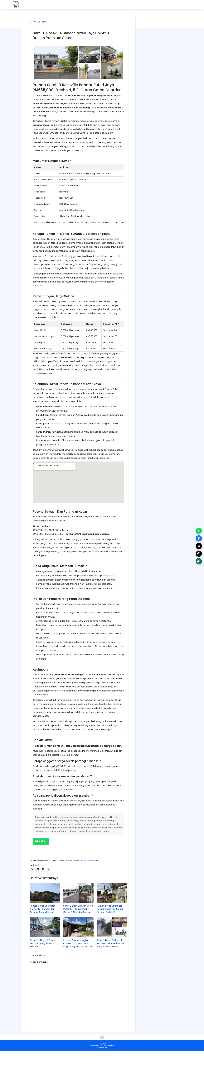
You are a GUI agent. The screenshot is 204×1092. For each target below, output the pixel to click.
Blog (143, 4)
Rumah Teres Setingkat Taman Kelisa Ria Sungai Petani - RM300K (110, 909)
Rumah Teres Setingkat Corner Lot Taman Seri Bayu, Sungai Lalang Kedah (77, 943)
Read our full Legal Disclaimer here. (86, 861)
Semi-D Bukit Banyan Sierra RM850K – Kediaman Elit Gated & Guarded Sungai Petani (78, 909)
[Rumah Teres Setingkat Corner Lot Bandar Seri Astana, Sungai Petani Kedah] (45, 893)
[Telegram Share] (43, 870)
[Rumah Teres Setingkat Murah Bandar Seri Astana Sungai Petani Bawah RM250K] (112, 927)
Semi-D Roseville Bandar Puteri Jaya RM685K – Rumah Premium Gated (72, 35)
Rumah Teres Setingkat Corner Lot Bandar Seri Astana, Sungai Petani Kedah (42, 909)
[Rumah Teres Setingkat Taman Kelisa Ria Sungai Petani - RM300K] (112, 893)
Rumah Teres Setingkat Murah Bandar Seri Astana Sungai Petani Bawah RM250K (111, 943)
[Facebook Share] (37, 870)
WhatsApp (40, 841)
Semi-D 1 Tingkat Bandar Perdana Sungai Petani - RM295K (43, 943)
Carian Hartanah (160, 4)
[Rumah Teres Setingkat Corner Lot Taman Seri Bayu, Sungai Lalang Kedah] (78, 927)
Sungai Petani (40, 22)
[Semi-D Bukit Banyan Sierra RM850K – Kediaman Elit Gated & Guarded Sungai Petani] (78, 893)
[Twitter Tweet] (48, 870)
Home (30, 22)
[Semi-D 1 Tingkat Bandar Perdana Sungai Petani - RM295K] (45, 927)
